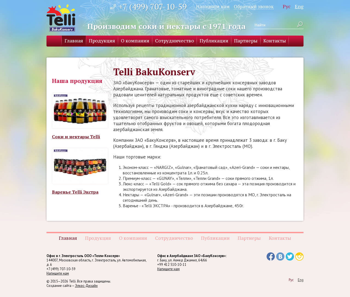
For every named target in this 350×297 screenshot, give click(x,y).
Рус (287, 6)
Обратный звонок (254, 6)
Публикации (214, 40)
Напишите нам (213, 6)
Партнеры (246, 40)
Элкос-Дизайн (86, 285)
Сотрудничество (174, 40)
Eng (299, 6)
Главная (74, 40)
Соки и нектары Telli (76, 137)
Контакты (274, 40)
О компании (135, 40)
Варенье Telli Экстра (75, 192)
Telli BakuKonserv (60, 17)
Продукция (102, 40)
